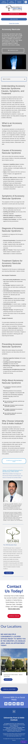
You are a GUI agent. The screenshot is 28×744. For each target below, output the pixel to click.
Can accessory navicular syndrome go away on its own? (14, 402)
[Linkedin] (22, 703)
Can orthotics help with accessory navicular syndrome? (13, 414)
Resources (18, 731)
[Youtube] (14, 703)
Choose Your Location (14, 23)
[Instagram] (18, 703)
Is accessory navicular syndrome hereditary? (12, 387)
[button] (25, 2)
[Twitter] (10, 703)
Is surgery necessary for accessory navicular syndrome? (13, 410)
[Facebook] (6, 703)
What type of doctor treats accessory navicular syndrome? (13, 406)
